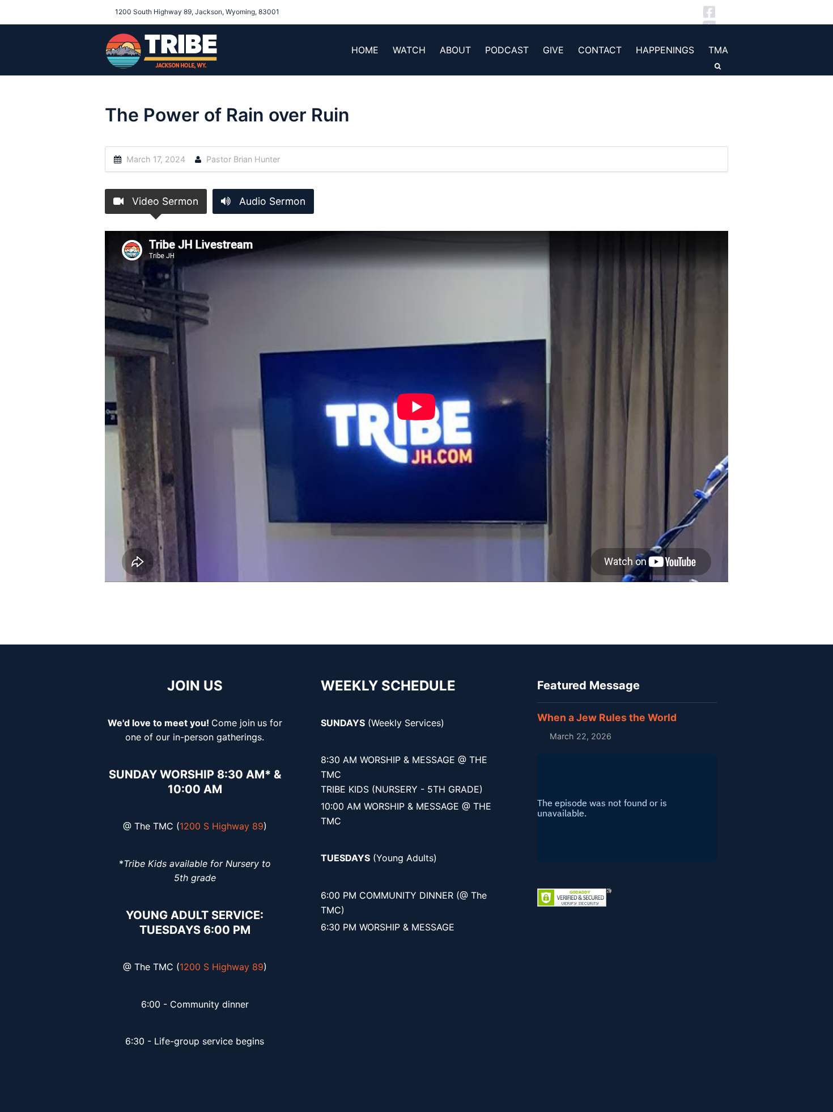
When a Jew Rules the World (607, 717)
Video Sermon (163, 201)
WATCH (409, 50)
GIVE (553, 50)
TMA (718, 50)
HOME (365, 50)
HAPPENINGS (665, 50)
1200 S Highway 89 (222, 826)
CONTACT (600, 50)
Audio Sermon (270, 201)
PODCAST (507, 50)
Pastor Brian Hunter (243, 159)
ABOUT (455, 50)
